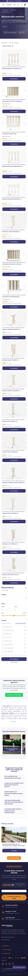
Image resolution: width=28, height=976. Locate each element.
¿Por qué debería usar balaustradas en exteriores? (12, 777)
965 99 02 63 (6, 939)
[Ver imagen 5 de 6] (16, 194)
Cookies (20, 973)
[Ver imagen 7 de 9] (17, 259)
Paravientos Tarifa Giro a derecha (11, 264)
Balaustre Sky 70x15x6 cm (9, 421)
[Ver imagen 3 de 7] (12, 64)
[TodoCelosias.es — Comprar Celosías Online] (7, 926)
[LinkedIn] (9, 964)
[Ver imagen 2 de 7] (11, 64)
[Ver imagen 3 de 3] (16, 355)
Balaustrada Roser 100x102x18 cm (12, 68)
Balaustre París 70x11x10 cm (10, 574)
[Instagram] (6, 964)
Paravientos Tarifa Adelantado (11, 296)
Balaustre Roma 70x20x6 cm (10, 513)
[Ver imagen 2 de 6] (11, 194)
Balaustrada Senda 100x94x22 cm (11, 199)
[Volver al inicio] (9, 5)
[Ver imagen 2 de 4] (13, 227)
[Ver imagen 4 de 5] (16, 129)
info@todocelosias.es (8, 937)
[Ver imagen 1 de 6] (10, 194)
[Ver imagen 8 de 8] (20, 292)
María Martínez (8, 848)
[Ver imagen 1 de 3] (12, 355)
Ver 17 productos (14, 659)
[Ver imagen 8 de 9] (19, 259)
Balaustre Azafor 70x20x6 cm (10, 360)
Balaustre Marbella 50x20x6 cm (11, 329)
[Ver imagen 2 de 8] (10, 292)
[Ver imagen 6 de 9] (16, 259)
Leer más (5, 26)
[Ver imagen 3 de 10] (10, 97)
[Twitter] (2, 964)
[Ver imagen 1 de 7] (9, 64)
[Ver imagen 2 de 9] (9, 259)
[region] (14, 57)
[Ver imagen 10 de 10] (21, 97)
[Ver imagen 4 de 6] (15, 194)
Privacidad (8, 973)
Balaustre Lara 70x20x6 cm (10, 544)
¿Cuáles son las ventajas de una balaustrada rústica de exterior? (13, 785)
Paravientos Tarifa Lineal (9, 133)
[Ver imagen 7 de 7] (19, 64)
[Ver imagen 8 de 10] (18, 97)
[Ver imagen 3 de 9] (11, 259)
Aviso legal (14, 973)
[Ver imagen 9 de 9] (20, 259)
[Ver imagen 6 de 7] (17, 64)
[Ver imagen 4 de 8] (13, 292)
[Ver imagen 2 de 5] (12, 129)
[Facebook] (12, 964)
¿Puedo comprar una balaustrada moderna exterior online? (13, 793)
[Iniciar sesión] (21, 4)
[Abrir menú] (3, 4)
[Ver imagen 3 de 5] (14, 129)
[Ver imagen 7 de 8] (18, 292)
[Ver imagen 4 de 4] (16, 227)
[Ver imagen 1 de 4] (11, 227)
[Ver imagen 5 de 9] (14, 259)
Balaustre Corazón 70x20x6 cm (11, 231)
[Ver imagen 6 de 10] (15, 97)
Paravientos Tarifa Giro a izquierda (12, 101)
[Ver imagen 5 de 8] (15, 292)
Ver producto (14, 78)
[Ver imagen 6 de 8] (16, 292)
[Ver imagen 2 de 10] (8, 97)
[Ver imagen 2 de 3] (14, 355)
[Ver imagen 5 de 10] (13, 97)
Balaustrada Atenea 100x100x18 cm (12, 166)
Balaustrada (13, 10)
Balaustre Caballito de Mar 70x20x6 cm (13, 482)
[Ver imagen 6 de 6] (18, 194)
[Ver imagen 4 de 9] (12, 259)
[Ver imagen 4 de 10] (11, 97)
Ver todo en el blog (14, 858)
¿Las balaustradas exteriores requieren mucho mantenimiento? (13, 810)
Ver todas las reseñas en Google (14, 897)
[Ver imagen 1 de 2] (13, 417)
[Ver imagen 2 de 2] (15, 417)
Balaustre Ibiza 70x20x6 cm (10, 452)
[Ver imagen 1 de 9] (7, 259)
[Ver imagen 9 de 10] (20, 97)
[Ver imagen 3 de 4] (15, 227)
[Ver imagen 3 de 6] (13, 194)
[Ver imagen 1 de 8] (8, 292)
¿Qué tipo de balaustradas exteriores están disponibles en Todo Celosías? (13, 802)
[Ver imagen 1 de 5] (11, 129)
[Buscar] (14, 4)
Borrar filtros (14, 662)
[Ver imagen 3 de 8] (11, 292)
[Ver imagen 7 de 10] (16, 97)
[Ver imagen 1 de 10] (6, 97)
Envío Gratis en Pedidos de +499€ (14, 1)
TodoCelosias (5, 10)
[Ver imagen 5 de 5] (17, 129)
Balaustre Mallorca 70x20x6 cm (11, 390)
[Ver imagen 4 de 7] (14, 64)
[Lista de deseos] (18, 4)
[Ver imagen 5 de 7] (16, 64)
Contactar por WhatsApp (14, 695)
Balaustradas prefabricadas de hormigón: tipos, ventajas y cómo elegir (13, 844)
